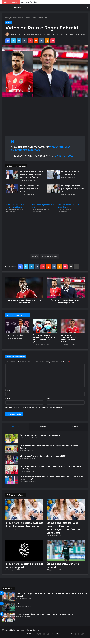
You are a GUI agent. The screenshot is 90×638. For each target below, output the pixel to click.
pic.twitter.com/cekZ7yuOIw (26, 149)
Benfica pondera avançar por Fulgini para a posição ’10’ (72, 188)
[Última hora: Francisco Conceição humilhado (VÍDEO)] (11, 459)
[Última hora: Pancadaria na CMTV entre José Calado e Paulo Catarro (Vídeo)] (11, 449)
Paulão (12, 34)
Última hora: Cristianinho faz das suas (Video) (40, 435)
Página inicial (12, 18)
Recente (42, 427)
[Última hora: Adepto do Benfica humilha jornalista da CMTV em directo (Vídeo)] (45, 326)
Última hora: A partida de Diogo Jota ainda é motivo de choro (24, 524)
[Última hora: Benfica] (17, 326)
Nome (8, 390)
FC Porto (58, 634)
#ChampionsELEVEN (59, 146)
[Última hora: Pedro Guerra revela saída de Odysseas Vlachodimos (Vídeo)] (12, 174)
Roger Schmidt (50, 256)
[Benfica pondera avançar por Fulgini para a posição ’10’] (53, 188)
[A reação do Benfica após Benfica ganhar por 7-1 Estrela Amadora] (8, 617)
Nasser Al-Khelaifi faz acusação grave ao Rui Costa (30, 188)
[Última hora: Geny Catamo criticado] (66, 550)
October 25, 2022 (64, 155)
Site (48, 399)
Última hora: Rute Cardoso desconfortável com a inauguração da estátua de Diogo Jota (52, 2)
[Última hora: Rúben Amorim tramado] (8, 607)
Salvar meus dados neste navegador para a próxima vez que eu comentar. (35, 407)
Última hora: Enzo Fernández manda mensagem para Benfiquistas (68, 338)
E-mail (8, 399)
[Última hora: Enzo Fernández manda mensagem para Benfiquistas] (73, 326)
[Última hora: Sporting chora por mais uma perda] (24, 550)
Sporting (50, 634)
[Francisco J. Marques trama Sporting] (53, 174)
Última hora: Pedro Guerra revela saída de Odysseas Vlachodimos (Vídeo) (31, 174)
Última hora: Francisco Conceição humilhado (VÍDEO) (43, 456)
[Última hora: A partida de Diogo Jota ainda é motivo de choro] (24, 509)
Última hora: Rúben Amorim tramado (32, 604)
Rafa (36, 256)
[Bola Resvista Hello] (18, 7)
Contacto (84, 634)
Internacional (74, 634)
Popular (15, 427)
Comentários (72, 427)
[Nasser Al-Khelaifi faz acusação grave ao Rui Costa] (12, 188)
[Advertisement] (45, 118)
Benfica (20, 18)
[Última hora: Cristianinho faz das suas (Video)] (11, 438)
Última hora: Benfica (14, 335)
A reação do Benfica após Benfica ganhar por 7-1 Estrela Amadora (44, 614)
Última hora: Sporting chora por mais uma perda (24, 565)
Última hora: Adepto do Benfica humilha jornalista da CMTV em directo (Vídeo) (44, 338)
